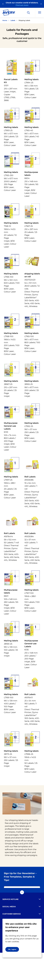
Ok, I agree (12, 949)
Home (4, 20)
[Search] (28, 13)
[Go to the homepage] (8, 13)
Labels (13, 20)
